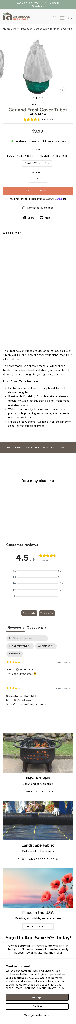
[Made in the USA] (38, 888)
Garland (38, 104)
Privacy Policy (55, 988)
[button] (38, 571)
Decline (37, 1006)
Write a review (47, 613)
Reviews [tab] (16, 627)
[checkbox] (14, 654)
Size (38, 149)
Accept (37, 997)
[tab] (36, 628)
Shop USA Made (38, 926)
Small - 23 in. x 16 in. (37, 163)
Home (6, 28)
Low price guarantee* (41, 207)
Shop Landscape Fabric (38, 859)
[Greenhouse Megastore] (16, 16)
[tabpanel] (38, 673)
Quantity (38, 172)
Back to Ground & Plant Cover (40, 447)
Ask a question (29, 613)
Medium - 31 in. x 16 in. (54, 155)
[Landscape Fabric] (38, 820)
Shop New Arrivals (38, 791)
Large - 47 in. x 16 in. (20, 155)
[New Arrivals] (38, 753)
